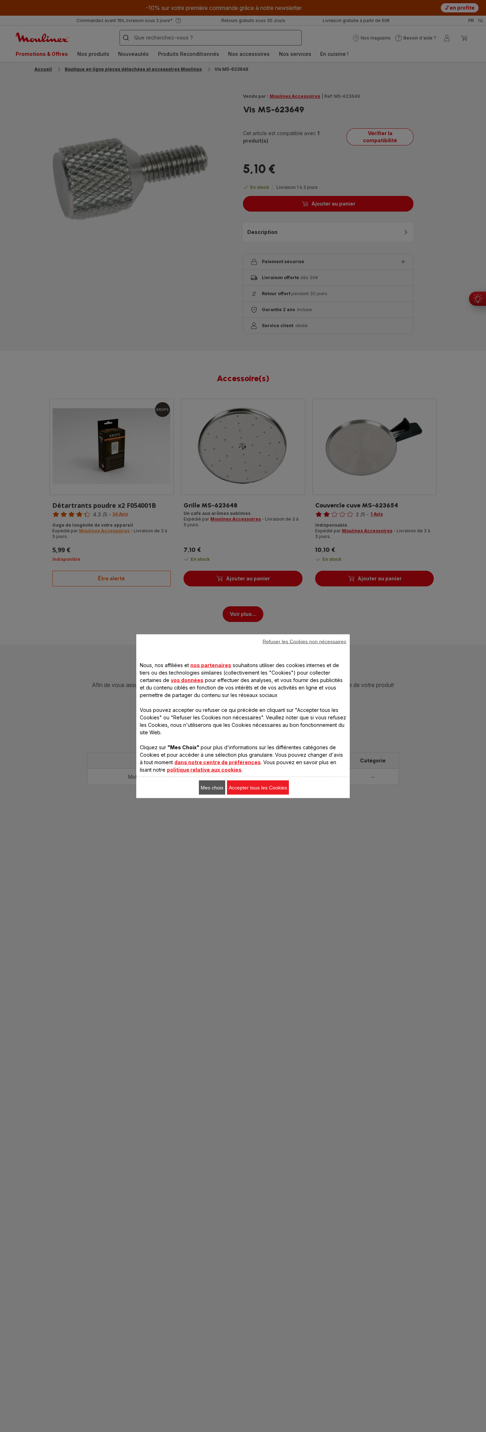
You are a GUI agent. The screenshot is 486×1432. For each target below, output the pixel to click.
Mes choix (212, 787)
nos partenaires (210, 665)
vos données (187, 680)
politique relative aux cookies (204, 769)
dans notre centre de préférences (217, 762)
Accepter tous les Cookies (258, 787)
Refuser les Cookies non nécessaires (304, 641)
